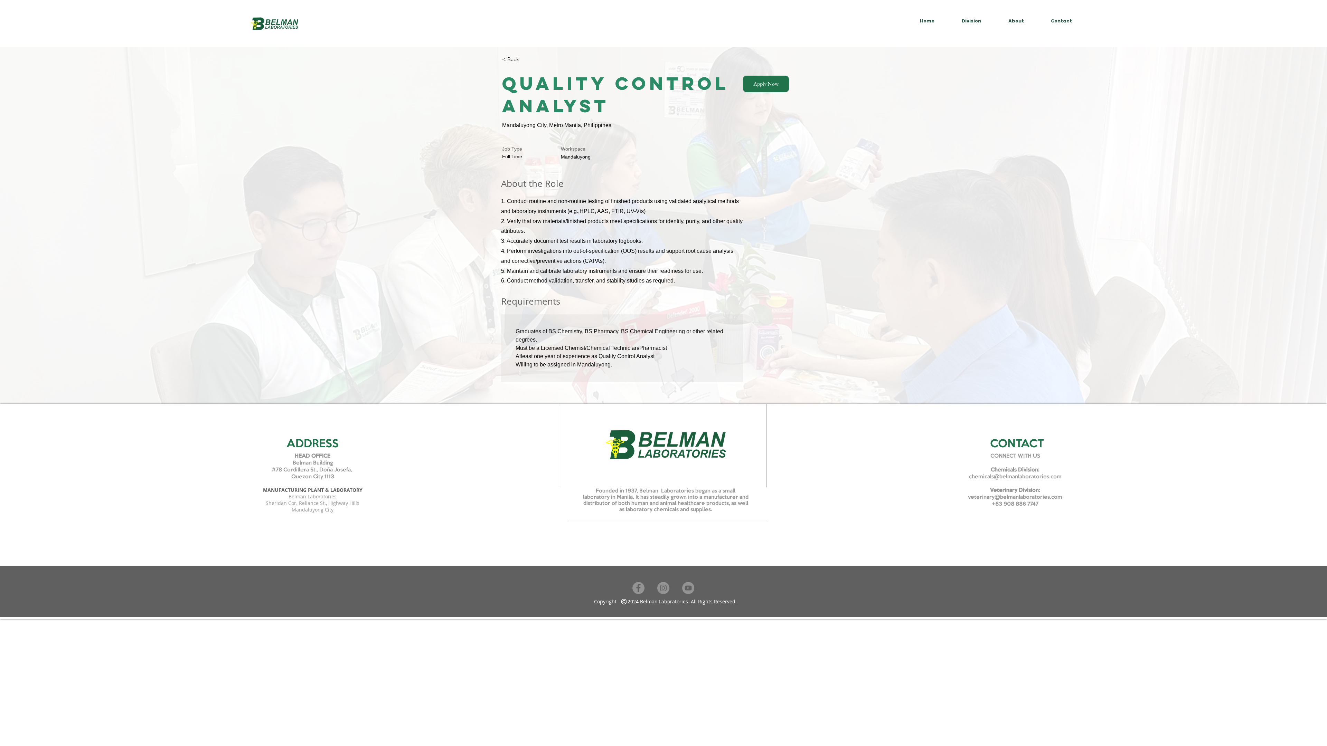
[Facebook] (638, 588)
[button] (766, 84)
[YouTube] (688, 588)
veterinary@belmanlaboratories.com (1015, 497)
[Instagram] (663, 588)
